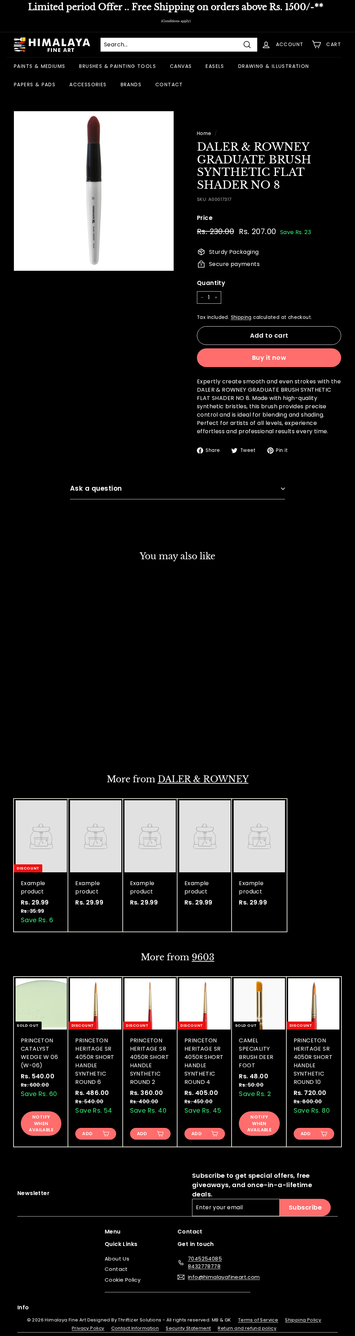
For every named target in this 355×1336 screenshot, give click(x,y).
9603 (203, 957)
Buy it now (269, 357)
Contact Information (135, 1328)
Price (205, 218)
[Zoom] (93, 191)
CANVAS (181, 66)
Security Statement (188, 1328)
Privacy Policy (88, 1328)
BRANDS (131, 84)
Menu (113, 1232)
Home (204, 133)
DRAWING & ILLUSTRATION (273, 66)
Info (23, 1307)
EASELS (215, 66)
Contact (116, 1269)
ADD (33, 740)
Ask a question (96, 488)
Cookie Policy (122, 1279)
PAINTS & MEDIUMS (39, 66)
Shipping (241, 317)
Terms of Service (258, 1320)
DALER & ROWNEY (203, 779)
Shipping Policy (303, 1320)
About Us (117, 1258)
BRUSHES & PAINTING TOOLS (117, 66)
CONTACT (169, 84)
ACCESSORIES (87, 84)
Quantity (211, 283)
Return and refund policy (247, 1328)
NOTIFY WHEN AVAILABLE (41, 1123)
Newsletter (33, 1193)
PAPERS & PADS (34, 84)
